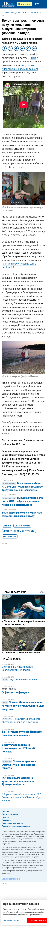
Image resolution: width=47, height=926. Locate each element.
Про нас (5, 811)
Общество (15, 12)
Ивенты (5, 817)
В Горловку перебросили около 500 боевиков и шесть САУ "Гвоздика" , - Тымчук (21, 797)
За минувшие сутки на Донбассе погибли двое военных (22, 733)
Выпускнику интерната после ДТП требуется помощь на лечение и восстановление (22, 501)
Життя (26, 12)
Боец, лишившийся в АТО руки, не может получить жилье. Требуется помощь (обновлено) (22, 486)
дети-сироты (22, 525)
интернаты (9, 536)
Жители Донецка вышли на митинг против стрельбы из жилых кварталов (23, 706)
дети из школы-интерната (18, 531)
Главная (5, 12)
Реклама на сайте (10, 814)
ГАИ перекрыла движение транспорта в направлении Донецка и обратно (18, 781)
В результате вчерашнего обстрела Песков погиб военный (21, 720)
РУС (37, 4)
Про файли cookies (11, 920)
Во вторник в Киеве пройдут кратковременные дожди (17, 668)
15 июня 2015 (37, 12)
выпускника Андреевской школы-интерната (20, 67)
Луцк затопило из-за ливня (20, 679)
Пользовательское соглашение (16, 826)
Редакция (6, 820)
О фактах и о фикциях (15, 692)
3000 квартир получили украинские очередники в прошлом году (22, 514)
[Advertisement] (23, 563)
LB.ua (33, 58)
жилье (7, 525)
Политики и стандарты (12, 823)
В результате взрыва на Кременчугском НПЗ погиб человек (18, 748)
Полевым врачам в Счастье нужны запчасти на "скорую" (19, 765)
